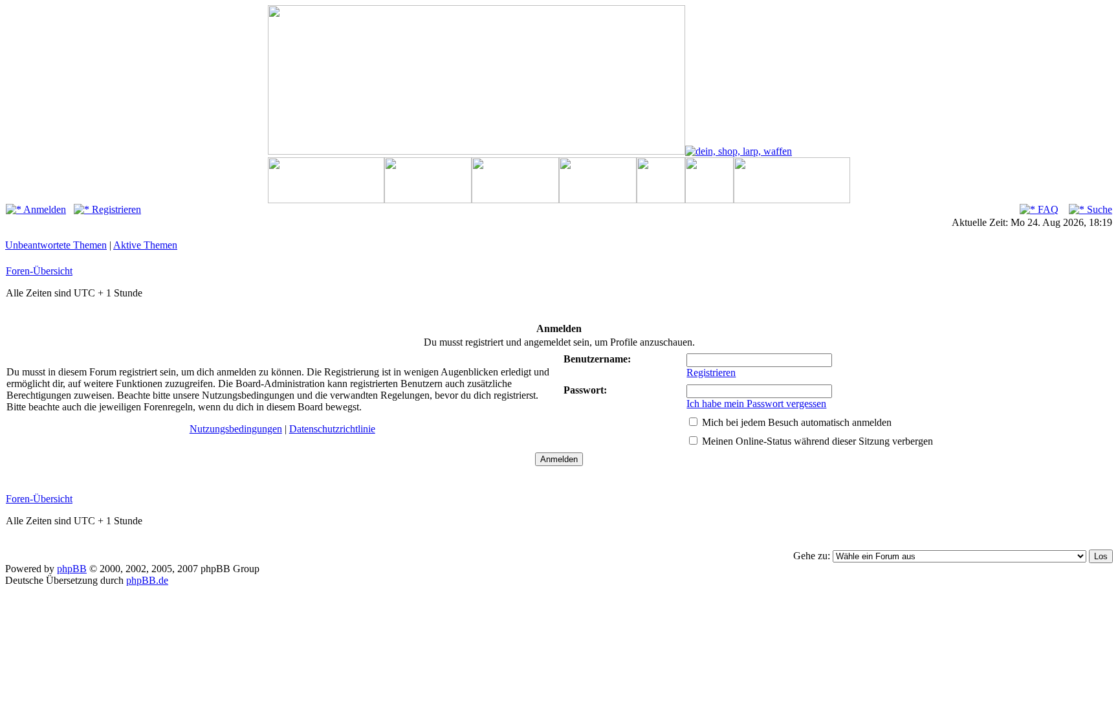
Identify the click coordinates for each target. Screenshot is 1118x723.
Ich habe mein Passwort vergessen (756, 403)
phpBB (72, 568)
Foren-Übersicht (39, 270)
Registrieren (115, 209)
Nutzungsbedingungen (236, 428)
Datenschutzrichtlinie (332, 428)
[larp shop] (738, 151)
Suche (1098, 209)
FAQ (1046, 209)
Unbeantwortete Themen (56, 244)
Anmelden (43, 209)
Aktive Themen (145, 244)
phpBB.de (147, 580)
